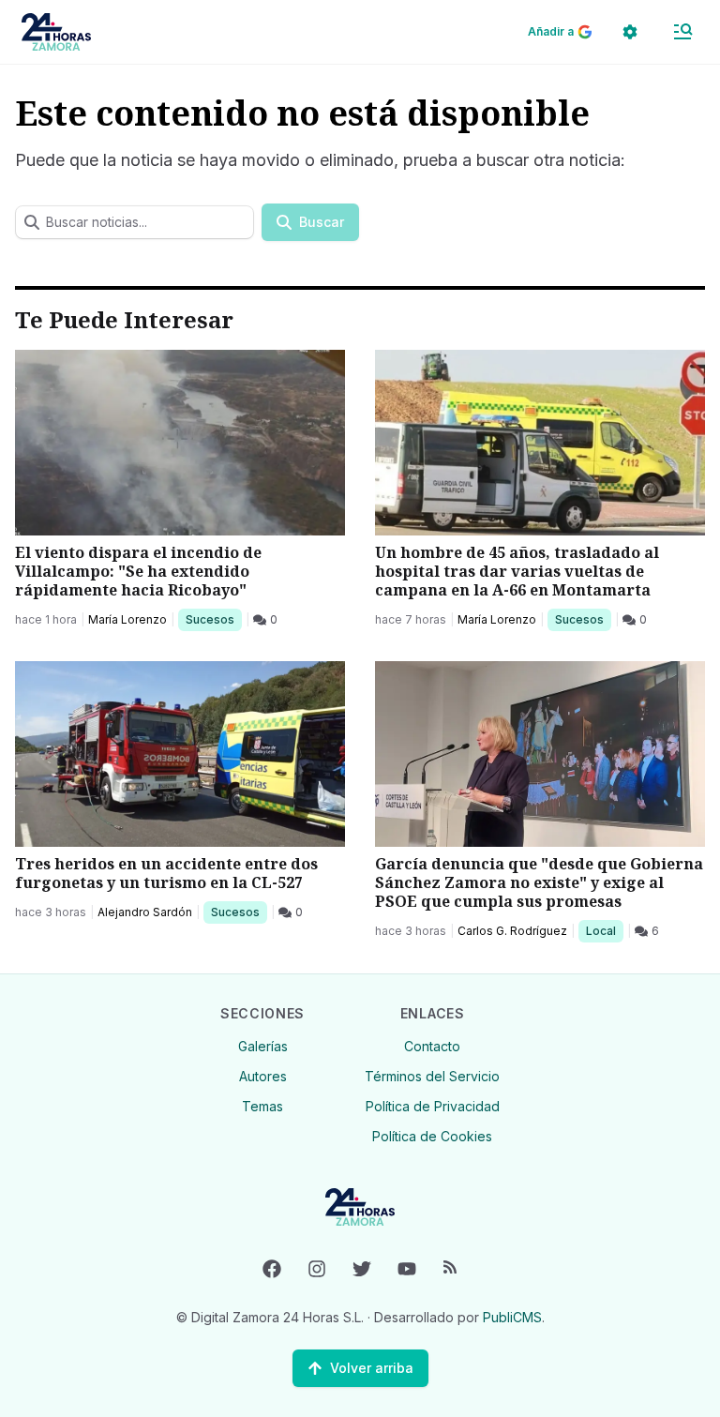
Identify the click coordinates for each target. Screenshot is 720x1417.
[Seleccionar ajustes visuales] (630, 32)
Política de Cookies (432, 1136)
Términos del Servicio (432, 1076)
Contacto (432, 1046)
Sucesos (213, 618)
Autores (263, 1076)
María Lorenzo (127, 619)
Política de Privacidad (433, 1106)
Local (604, 930)
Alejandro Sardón (145, 912)
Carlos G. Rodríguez (512, 931)
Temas (262, 1106)
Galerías (263, 1046)
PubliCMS (512, 1317)
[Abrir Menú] (682, 31)
